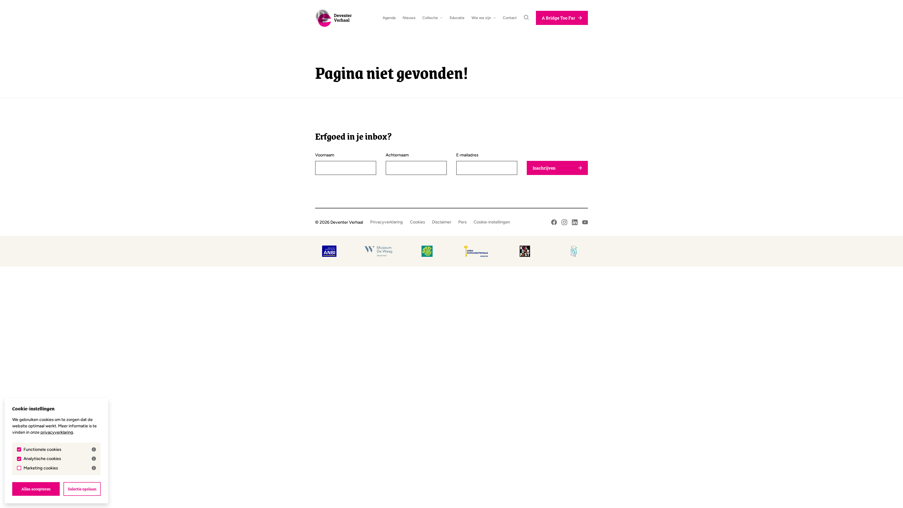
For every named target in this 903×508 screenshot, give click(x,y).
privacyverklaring (56, 432)
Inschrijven (544, 168)
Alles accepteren (36, 488)
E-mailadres (467, 155)
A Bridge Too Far (558, 18)
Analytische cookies (42, 458)
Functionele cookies (42, 449)
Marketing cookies (41, 468)
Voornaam (324, 155)
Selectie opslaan (82, 488)
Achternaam (397, 155)
